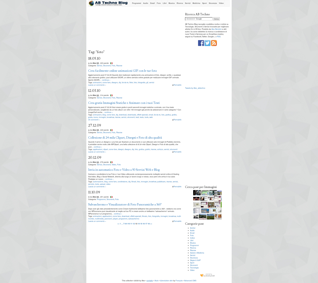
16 (144, 223)
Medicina (196, 3)
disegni (121, 149)
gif (147, 82)
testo (142, 117)
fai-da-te (125, 82)
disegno (115, 82)
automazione (98, 181)
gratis (90, 117)
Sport (204, 3)
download (123, 114)
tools (146, 117)
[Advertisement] (134, 29)
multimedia (99, 218)
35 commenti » (94, 119)
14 (139, 223)
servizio (91, 184)
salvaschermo (133, 218)
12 (134, 223)
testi (137, 117)
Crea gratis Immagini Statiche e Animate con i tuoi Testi (124, 103)
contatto (150, 280)
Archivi (192, 228)
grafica (168, 114)
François (179, 280)
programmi (123, 218)
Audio (145, 3)
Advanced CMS (190, 280)
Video (221, 3)
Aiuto (157, 280)
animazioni (97, 82)
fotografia (141, 82)
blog (104, 114)
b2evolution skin (166, 280)
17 (146, 223)
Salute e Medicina (197, 252)
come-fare (106, 82)
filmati (133, 181)
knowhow (110, 117)
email (151, 114)
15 (141, 223)
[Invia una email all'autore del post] (98, 63)
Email (152, 3)
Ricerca (180, 3)
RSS (218, 36)
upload (102, 184)
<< (118, 223)
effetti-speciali (142, 114)
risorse (117, 117)
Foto (159, 3)
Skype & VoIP (195, 260)
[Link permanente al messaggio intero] (89, 63)
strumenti (131, 117)
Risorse (119, 65)
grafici (174, 114)
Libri (165, 3)
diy (120, 82)
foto (135, 82)
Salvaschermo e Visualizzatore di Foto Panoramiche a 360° (125, 204)
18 (149, 223)
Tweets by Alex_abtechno (195, 88)
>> (151, 223)
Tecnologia (194, 267)
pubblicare (161, 181)
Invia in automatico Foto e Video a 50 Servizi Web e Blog (124, 170)
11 (131, 223)
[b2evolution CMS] (207, 275)
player (115, 218)
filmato (144, 216)
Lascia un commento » (97, 85)
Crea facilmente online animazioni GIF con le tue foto (122, 71)
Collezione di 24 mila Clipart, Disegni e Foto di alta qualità (125, 138)
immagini (102, 117)
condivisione (122, 181)
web (151, 117)
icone (96, 117)
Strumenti (107, 65)
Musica (172, 3)
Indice (192, 238)
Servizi (188, 3)
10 (129, 223)
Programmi (136, 3)
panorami (108, 218)
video (108, 184)
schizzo (160, 149)
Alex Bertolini (216, 29)
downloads (132, 114)
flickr (131, 82)
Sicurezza (213, 3)
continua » (106, 80)
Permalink (177, 85)
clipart (105, 149)
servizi (151, 82)
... (122, 223)
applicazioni (97, 149)
